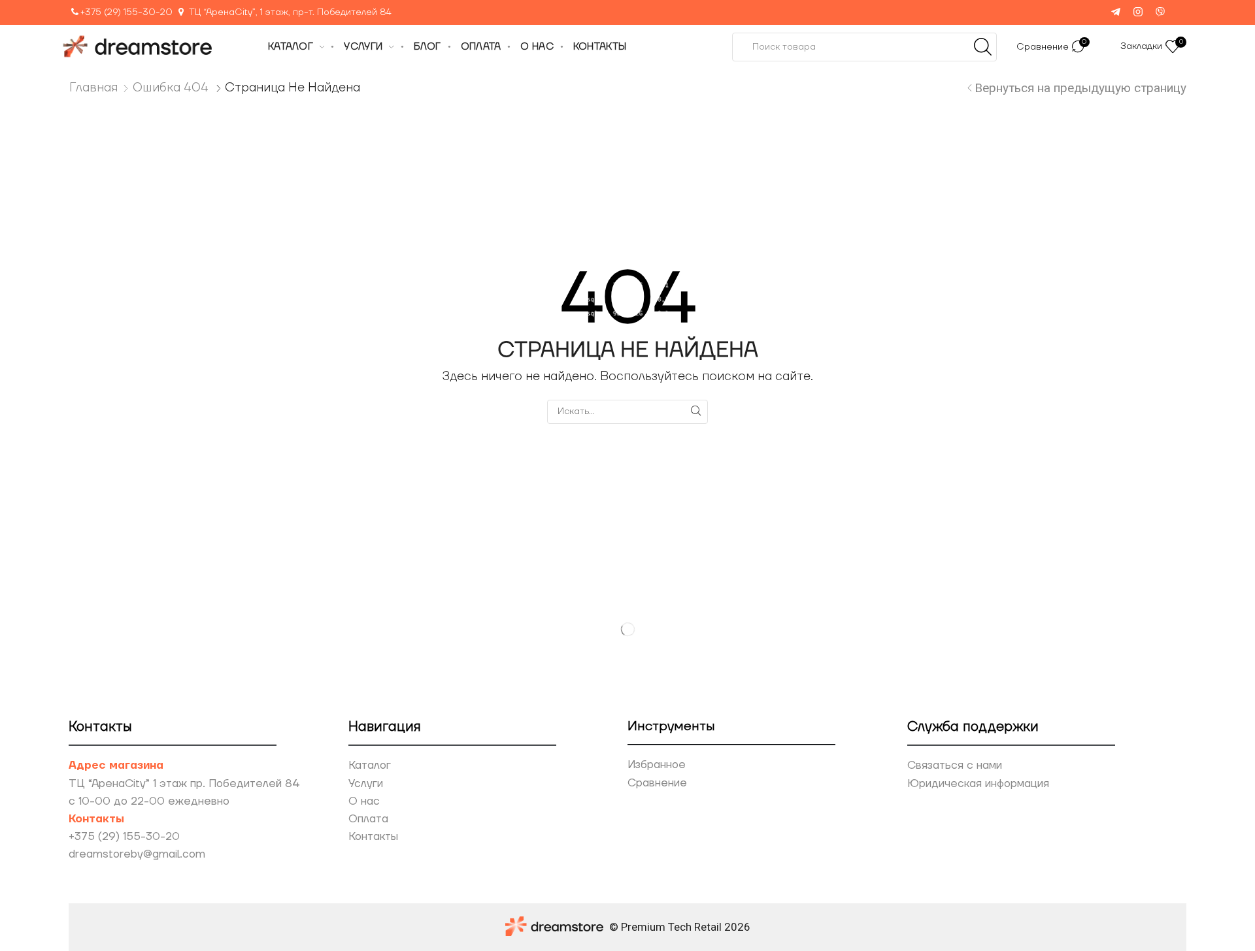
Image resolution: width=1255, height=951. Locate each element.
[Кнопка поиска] (982, 47)
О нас (364, 801)
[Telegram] (1115, 12)
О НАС (536, 46)
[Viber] (1160, 12)
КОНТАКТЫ (599, 46)
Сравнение (657, 783)
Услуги (365, 784)
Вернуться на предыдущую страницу (1080, 87)
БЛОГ (427, 46)
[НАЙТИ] (696, 411)
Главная (93, 87)
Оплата (368, 819)
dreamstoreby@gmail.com (137, 854)
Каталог (369, 765)
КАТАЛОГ (290, 46)
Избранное (657, 765)
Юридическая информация (978, 784)
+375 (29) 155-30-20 (126, 12)
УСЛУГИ (363, 46)
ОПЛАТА (481, 46)
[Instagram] (1138, 12)
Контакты (373, 837)
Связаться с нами (954, 765)
